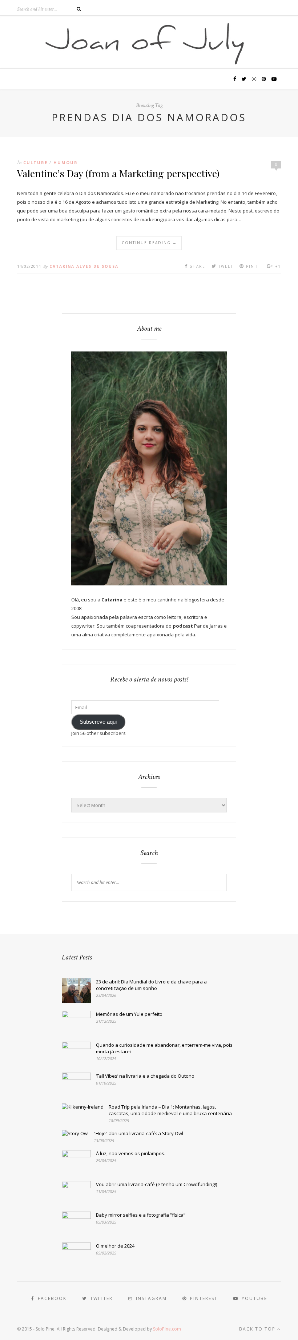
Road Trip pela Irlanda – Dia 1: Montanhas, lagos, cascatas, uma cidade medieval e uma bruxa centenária (170, 1110)
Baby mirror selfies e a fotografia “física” (140, 1215)
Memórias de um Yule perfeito (129, 1014)
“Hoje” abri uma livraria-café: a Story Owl (138, 1133)
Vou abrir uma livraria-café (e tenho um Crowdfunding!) (156, 1184)
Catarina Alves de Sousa (83, 266)
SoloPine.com (167, 1329)
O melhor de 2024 (115, 1245)
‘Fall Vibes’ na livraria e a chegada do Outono (145, 1076)
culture (35, 162)
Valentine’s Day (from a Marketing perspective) (118, 173)
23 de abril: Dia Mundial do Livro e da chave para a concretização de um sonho (151, 984)
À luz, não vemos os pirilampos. (130, 1153)
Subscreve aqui (98, 722)
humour (65, 162)
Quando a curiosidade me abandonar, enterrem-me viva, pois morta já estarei (164, 1048)
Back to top (258, 1329)
